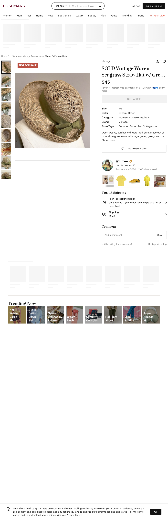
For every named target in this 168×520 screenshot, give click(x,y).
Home (4, 56)
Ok (155, 511)
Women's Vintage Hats (56, 56)
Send (160, 235)
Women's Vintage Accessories (27, 56)
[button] (61, 6)
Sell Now (135, 5)
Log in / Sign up (153, 5)
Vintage (106, 61)
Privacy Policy (73, 515)
